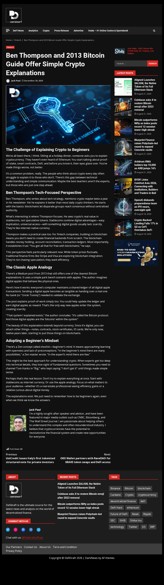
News (135, 514)
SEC (113, 520)
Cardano (116, 495)
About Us (45, 547)
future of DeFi (119, 514)
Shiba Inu (136, 520)
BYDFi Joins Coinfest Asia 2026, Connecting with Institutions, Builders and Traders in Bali (123, 187)
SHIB (123, 520)
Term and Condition (65, 547)
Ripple (147, 514)
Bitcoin (129, 488)
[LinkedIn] (31, 529)
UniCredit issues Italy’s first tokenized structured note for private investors (30, 458)
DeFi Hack (116, 507)
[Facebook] (23, 529)
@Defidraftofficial (32, 537)
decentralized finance (123, 501)
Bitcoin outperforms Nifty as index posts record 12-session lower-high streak (123, 127)
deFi (142, 501)
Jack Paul (15, 80)
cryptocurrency (147, 495)
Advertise (78, 30)
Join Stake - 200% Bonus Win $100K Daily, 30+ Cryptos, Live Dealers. (140, 51)
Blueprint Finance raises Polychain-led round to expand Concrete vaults (123, 147)
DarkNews (91, 558)
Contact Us (30, 547)
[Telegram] (39, 530)
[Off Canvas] (8, 30)
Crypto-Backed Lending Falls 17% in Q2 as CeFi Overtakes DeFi (123, 227)
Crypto (46, 30)
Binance (115, 488)
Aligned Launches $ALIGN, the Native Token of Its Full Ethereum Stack (123, 87)
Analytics (33, 30)
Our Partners (14, 547)
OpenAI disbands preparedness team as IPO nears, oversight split (123, 207)
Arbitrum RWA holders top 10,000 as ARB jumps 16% (123, 167)
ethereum (133, 507)
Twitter (133, 527)
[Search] (154, 31)
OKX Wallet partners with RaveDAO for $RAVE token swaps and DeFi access (85, 458)
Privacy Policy (14, 551)
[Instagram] (15, 529)
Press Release (61, 30)
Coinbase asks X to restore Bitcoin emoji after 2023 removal (123, 107)
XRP (152, 527)
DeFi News (18, 30)
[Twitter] (8, 529)
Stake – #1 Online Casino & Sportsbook (108, 30)
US (143, 527)
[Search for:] (131, 63)
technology (117, 527)
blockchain (144, 488)
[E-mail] (11, 445)
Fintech (10, 47)
